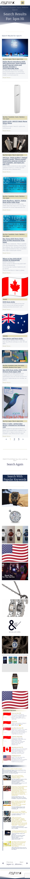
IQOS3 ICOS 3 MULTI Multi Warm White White (15, 122)
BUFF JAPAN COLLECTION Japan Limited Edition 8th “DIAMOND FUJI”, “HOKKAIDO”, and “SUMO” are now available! (19, 803)
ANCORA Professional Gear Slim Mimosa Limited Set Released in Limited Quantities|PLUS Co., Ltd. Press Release (19, 844)
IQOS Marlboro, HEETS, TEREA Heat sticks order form (14, 201)
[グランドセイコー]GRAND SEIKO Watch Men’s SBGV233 (19, 812)
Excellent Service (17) (17, 728)
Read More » (7, 77)
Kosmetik (14, 721)
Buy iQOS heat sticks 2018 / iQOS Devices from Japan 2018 (15, 371)
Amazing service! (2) (17, 747)
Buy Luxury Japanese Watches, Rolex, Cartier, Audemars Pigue (18, 777)
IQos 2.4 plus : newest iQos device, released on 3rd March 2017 (14, 425)
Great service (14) (16, 713)
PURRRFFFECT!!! (16, 756)
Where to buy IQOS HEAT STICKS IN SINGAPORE (12, 259)
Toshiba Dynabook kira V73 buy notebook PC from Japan (19, 831)
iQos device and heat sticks (13, 338)
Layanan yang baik (17, 736)
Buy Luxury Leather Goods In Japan (12, 768)
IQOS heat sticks (9, 302)
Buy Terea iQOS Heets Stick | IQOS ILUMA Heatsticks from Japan (14, 240)
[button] (22, 3)
